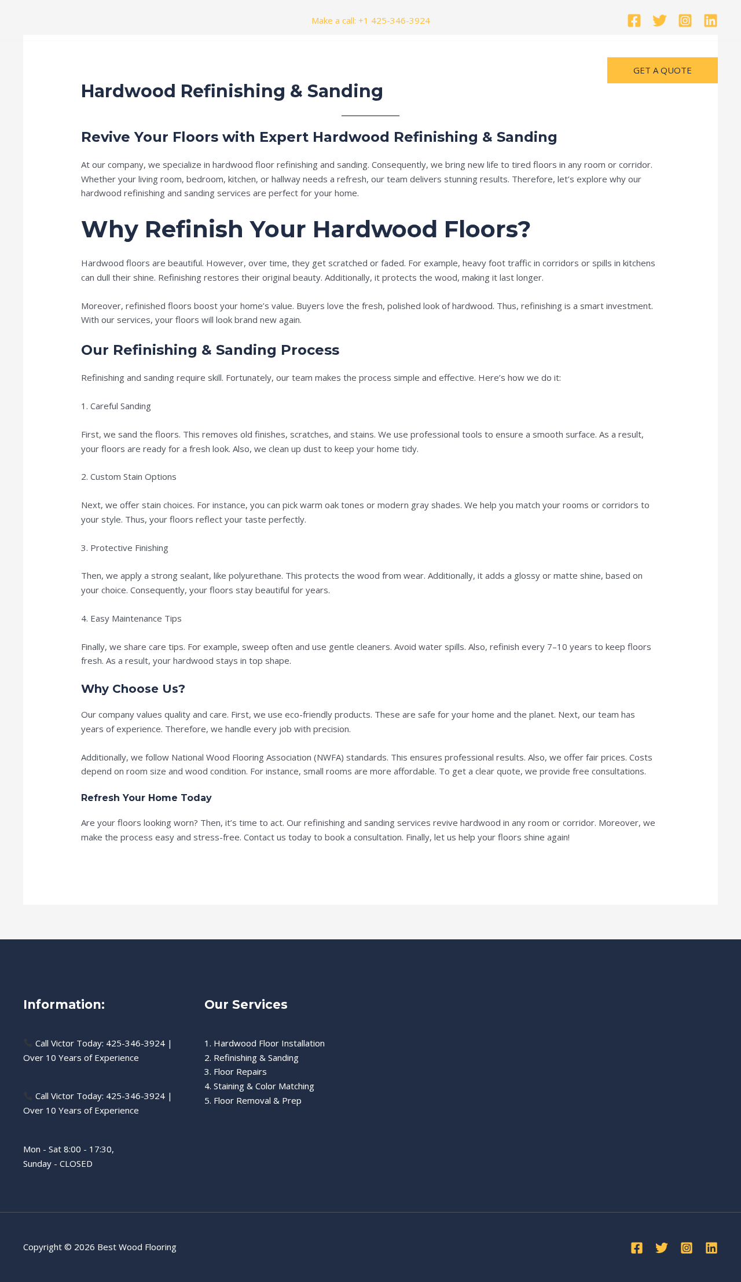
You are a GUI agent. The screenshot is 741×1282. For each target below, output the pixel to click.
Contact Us (333, 70)
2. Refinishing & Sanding (251, 1057)
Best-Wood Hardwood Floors (91, 70)
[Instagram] (685, 20)
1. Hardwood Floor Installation (264, 1043)
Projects (185, 70)
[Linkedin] (710, 20)
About (282, 70)
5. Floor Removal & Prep (253, 1100)
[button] (662, 70)
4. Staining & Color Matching (259, 1086)
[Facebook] (634, 20)
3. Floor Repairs (235, 1071)
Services (236, 70)
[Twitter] (659, 20)
